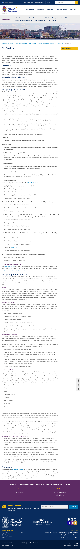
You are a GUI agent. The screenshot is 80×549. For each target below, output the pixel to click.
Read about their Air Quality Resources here (14, 271)
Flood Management (34, 18)
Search (77, 2)
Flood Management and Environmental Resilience (50, 43)
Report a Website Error (7, 545)
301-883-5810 (20, 492)
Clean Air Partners (9, 266)
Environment (6, 19)
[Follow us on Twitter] (69, 543)
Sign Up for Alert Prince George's (69, 537)
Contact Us (49, 2)
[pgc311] (14, 522)
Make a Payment (28, 2)
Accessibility (22, 542)
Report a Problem (39, 2)
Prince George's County (7, 43)
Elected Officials (63, 532)
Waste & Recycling (66, 18)
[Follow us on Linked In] (72, 543)
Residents (40, 9)
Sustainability (39, 20)
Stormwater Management (22, 20)
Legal (29, 542)
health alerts (14, 247)
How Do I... (73, 9)
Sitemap (75, 535)
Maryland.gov (67, 545)
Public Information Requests (9, 542)
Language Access (37, 542)
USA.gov (76, 545)
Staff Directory (73, 532)
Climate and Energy (50, 18)
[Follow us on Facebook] (74, 543)
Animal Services (19, 18)
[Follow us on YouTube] (77, 543)
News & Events (62, 9)
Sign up (74, 506)
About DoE (51, 20)
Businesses (50, 9)
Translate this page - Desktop (7, 2)
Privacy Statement (66, 535)
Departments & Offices (21, 43)
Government (30, 9)
